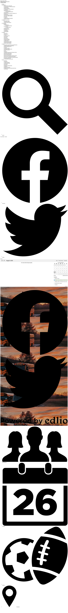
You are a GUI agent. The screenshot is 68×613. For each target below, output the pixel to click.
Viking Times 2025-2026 (7, 41)
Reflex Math (6, 38)
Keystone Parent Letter (7, 58)
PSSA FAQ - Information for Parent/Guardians (11, 57)
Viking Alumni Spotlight (7, 43)
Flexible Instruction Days (7, 46)
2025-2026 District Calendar (8, 15)
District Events (57, 278)
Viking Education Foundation (8, 18)
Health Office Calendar (58, 283)
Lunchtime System (7, 48)
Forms (5, 50)
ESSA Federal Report (7, 10)
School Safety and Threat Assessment (9, 6)
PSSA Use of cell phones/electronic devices (10, 55)
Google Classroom (7, 35)
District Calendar (4, 413)
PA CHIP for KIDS (7, 49)
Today (55, 275)
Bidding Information (9, 25)
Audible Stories (6, 40)
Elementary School (7, 21)
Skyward (5, 34)
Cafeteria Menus (8, 27)
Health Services (6, 28)
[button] (4, 23)
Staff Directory (6, 12)
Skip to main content (3, 0)
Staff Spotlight (6, 31)
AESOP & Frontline (7, 63)
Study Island (6, 36)
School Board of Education (8, 5)
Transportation (6, 30)
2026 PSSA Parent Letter (7, 53)
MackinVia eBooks (7, 39)
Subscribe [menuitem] (65, 260)
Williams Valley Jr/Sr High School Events (61, 281)
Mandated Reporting (7, 67)
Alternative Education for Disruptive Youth (10, 52)
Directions (5, 16)
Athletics (56, 284)
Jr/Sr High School (6, 20)
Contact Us (5, 17)
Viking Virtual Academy (7, 22)
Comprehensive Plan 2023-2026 (9, 9)
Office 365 (5, 37)
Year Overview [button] (61, 260)
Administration (6, 7)
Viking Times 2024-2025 (7, 42)
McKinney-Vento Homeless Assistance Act (10, 13)
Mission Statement (6, 8)
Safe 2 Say (5, 33)
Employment (4, 412)
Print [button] (56, 260)
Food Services (6, 26)
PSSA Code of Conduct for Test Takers (10, 56)
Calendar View (65, 275)
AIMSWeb (5, 66)
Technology (6, 29)
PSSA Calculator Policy (7, 54)
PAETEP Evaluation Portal (8, 65)
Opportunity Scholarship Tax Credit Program (10, 44)
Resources (5, 51)
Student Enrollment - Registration (9, 45)
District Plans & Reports (9, 11)
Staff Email (5, 61)
